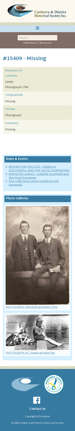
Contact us (37, 409)
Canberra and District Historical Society (41, 423)
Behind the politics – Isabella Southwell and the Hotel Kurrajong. (39, 176)
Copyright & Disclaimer (37, 417)
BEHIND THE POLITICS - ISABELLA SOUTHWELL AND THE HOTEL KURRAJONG (39, 168)
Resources (46, 43)
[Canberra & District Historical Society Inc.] (38, 11)
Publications (30, 43)
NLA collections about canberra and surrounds (33, 183)
